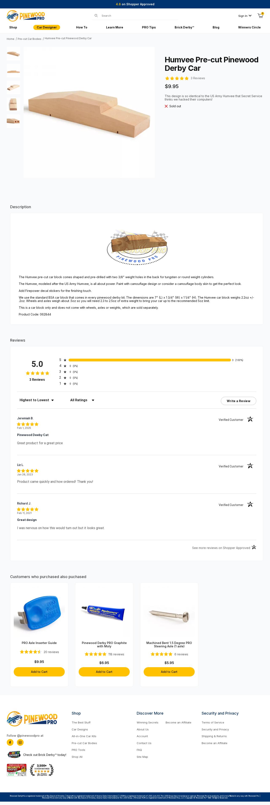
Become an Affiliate (178, 722)
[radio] (145, 360)
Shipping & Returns (214, 736)
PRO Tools (78, 749)
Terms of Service (213, 722)
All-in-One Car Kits (84, 736)
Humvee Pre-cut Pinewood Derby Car (68, 38)
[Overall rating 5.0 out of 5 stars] (177, 78)
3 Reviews (198, 78)
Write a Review (238, 401)
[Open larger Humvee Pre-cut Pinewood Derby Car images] (89, 112)
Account (142, 736)
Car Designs (80, 729)
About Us (143, 729)
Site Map (142, 756)
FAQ (139, 749)
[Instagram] (20, 742)
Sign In (242, 15)
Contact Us (144, 743)
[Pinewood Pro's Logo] (26, 15)
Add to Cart (39, 672)
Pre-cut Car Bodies (29, 39)
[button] (13, 53)
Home (10, 39)
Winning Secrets (147, 722)
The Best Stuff (81, 722)
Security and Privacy (215, 729)
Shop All (77, 756)
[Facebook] (10, 742)
